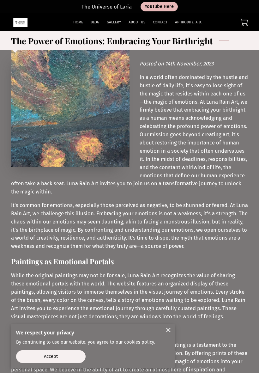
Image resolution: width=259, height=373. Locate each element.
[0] (244, 22)
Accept (51, 356)
